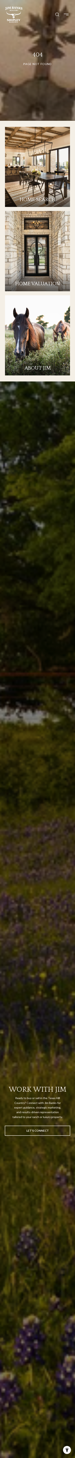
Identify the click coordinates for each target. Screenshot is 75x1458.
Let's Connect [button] (37, 1130)
